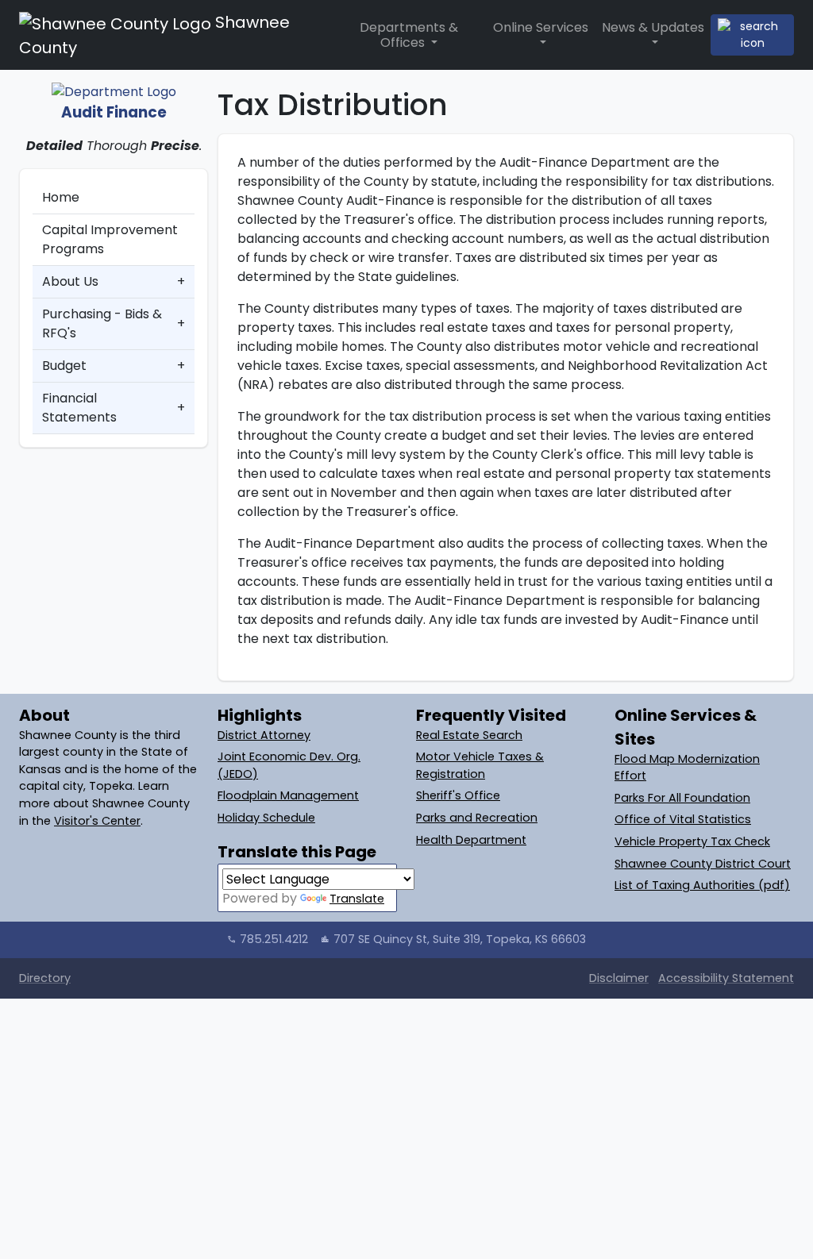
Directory (45, 978)
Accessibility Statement (726, 978)
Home (60, 197)
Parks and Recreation (477, 818)
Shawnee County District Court (703, 864)
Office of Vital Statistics (683, 819)
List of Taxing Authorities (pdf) (702, 885)
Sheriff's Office (458, 795)
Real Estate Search (469, 735)
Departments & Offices (409, 35)
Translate (356, 899)
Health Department (471, 840)
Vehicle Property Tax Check (692, 841)
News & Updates (653, 27)
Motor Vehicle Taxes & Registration (480, 765)
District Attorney (264, 735)
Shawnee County (154, 35)
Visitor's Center (97, 821)
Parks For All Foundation (682, 798)
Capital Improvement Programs (110, 239)
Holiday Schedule (266, 818)
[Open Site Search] (752, 35)
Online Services (540, 27)
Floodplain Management (288, 795)
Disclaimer (619, 978)
